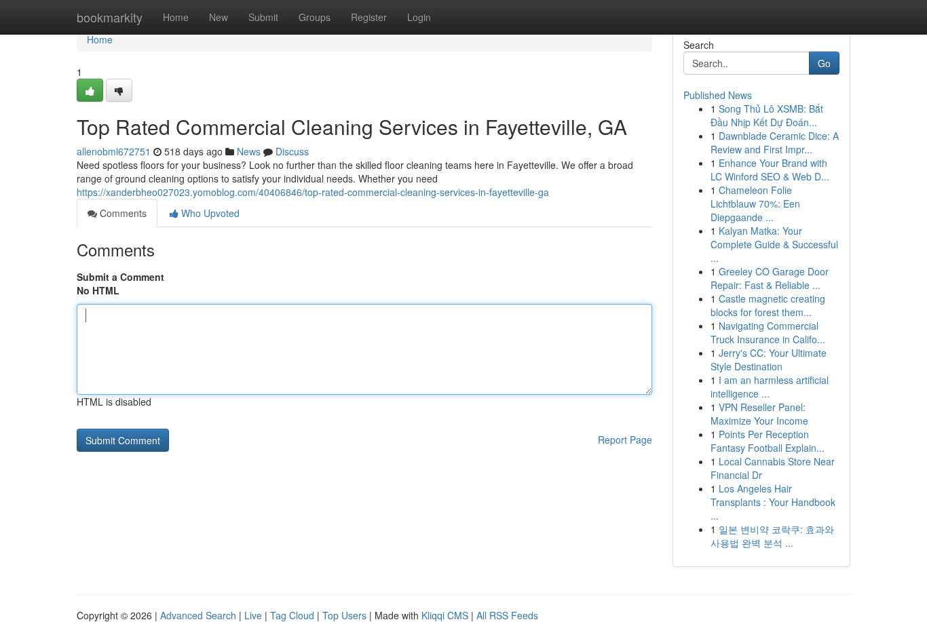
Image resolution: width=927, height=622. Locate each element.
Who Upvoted (209, 213)
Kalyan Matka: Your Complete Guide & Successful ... (774, 244)
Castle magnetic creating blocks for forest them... (768, 305)
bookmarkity (110, 17)
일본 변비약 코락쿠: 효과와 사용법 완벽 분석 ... (772, 535)
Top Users (344, 615)
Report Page (625, 439)
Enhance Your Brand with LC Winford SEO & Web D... (770, 169)
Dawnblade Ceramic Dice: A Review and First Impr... (775, 142)
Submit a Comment (120, 277)
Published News (717, 95)
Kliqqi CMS (444, 615)
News (249, 151)
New (218, 17)
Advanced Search (198, 615)
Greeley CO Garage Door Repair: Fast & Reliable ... (770, 278)
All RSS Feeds (507, 615)
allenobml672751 (114, 151)
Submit (263, 17)
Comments (122, 213)
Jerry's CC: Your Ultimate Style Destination (769, 359)
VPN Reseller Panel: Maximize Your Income (759, 413)
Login (419, 17)
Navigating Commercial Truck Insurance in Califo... (768, 332)
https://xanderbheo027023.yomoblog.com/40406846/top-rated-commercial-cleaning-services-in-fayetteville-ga (313, 192)
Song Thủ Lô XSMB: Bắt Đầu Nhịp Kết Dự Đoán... (767, 115)
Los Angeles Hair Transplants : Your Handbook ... (773, 502)
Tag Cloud (292, 615)
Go (824, 63)
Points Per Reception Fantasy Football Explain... (768, 440)
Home (176, 17)
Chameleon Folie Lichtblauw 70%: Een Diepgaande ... (755, 203)
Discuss (292, 151)
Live (253, 615)
